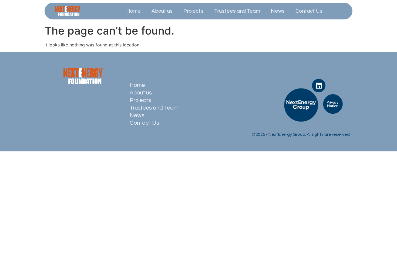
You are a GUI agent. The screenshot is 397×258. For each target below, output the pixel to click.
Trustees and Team (237, 11)
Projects (193, 11)
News (278, 11)
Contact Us (308, 11)
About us (162, 11)
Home (133, 11)
